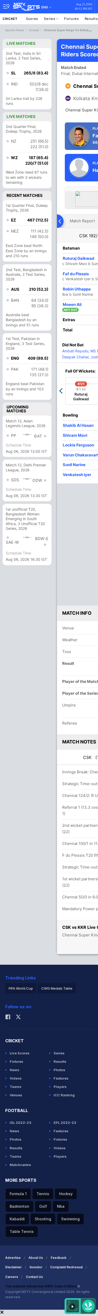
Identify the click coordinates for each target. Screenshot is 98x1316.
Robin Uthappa (77, 289)
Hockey (66, 1193)
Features (61, 1078)
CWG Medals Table (56, 988)
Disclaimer (13, 1267)
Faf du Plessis (76, 273)
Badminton (19, 1206)
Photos (59, 1070)
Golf (43, 1206)
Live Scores (20, 1053)
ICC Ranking (64, 1095)
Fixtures (71, 19)
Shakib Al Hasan (78, 425)
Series (50, 19)
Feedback (58, 1258)
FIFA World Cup (21, 988)
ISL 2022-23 (20, 1122)
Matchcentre (20, 1165)
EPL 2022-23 (65, 1122)
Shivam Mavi (75, 435)
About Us (35, 1258)
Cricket (10, 19)
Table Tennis (22, 1231)
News (14, 1070)
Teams (15, 1087)
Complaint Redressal (66, 1267)
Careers (11, 1277)
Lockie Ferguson (78, 445)
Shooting (43, 1219)
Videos (16, 1078)
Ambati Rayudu (75, 351)
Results (60, 1061)
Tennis (43, 1193)
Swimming (70, 1219)
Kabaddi (17, 1219)
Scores (32, 19)
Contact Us (34, 1277)
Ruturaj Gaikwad (78, 258)
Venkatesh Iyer (77, 474)
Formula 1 (18, 1193)
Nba (61, 1206)
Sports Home (14, 30)
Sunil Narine (74, 464)
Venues (16, 1095)
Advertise (13, 1258)
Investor (36, 1267)
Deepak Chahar (75, 357)
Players (60, 1087)
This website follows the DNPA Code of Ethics (41, 1286)
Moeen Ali (72, 304)
